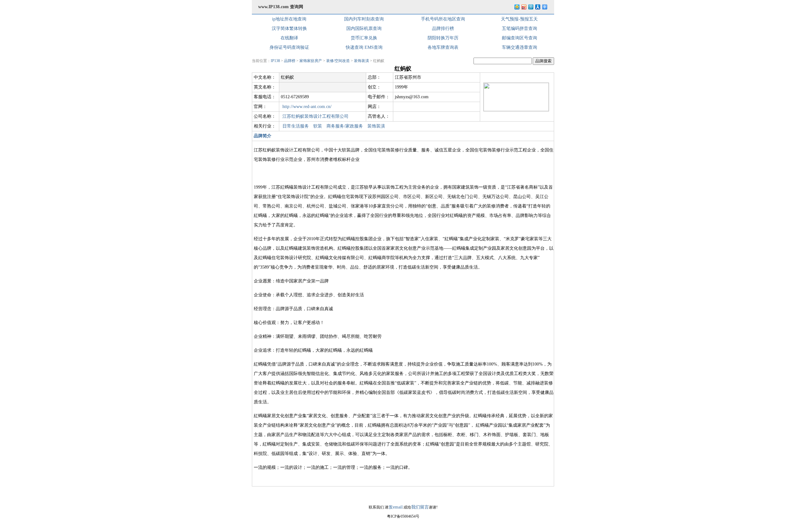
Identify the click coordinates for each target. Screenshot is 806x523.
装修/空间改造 (338, 61)
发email (396, 507)
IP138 (275, 61)
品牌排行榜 (443, 28)
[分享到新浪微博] (523, 7)
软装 (317, 126)
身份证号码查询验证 (289, 47)
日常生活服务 (295, 126)
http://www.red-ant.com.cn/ (307, 106)
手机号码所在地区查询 (443, 19)
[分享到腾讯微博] (530, 7)
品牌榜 (289, 61)
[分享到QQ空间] (516, 7)
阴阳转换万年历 (443, 38)
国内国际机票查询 (364, 28)
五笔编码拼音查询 (519, 28)
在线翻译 (289, 38)
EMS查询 (374, 47)
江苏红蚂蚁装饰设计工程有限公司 (315, 116)
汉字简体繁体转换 (289, 28)
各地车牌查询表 (443, 47)
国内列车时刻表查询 (364, 19)
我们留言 (420, 507)
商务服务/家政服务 (344, 126)
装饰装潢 (361, 61)
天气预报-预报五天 (519, 19)
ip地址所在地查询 (289, 19)
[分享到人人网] (537, 7)
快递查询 (354, 47)
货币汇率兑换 (364, 38)
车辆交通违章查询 (519, 47)
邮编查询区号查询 (519, 38)
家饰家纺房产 (310, 61)
